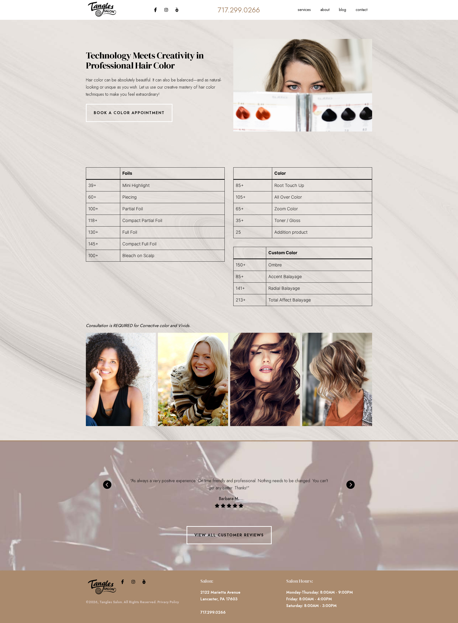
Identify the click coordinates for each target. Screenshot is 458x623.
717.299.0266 (239, 10)
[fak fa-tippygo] (177, 10)
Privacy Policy (168, 602)
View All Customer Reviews (229, 535)
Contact (361, 9)
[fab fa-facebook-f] (156, 10)
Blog (342, 9)
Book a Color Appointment (129, 113)
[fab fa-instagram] (167, 10)
